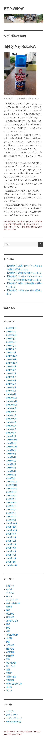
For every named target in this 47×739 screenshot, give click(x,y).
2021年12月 (11, 439)
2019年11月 (11, 527)
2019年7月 (11, 541)
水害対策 (10, 645)
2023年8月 (11, 370)
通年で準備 (12, 229)
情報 (8, 627)
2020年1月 (11, 520)
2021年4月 (11, 467)
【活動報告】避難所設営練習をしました (24, 273)
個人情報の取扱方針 (24, 732)
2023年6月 (11, 377)
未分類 (9, 638)
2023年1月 (11, 394)
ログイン (10, 711)
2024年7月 (11, 331)
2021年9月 (11, 450)
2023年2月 (11, 391)
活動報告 (10, 648)
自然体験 (10, 655)
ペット (32, 222)
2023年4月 (11, 384)
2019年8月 (11, 537)
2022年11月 (11, 401)
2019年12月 (11, 523)
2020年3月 (11, 513)
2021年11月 (11, 443)
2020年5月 (11, 506)
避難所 (10, 224)
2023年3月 (11, 387)
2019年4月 (11, 551)
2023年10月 (11, 363)
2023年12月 (11, 356)
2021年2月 (11, 474)
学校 (8, 624)
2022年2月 (11, 432)
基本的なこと (12, 620)
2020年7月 (11, 499)
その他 (19, 222)
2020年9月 (11, 492)
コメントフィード (14, 718)
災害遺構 (10, 652)
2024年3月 (11, 345)
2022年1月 (11, 436)
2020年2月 (11, 516)
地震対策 (10, 617)
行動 (8, 659)
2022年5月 (11, 422)
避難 (8, 669)
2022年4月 (11, 425)
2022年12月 (11, 397)
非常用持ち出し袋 (28, 224)
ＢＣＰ (38, 224)
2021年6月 (11, 460)
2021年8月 (11, 453)
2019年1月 (11, 562)
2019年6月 (11, 544)
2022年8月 (11, 411)
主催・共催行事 (13, 603)
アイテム (26, 222)
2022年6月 (11, 418)
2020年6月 (11, 502)
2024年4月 (11, 342)
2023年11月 (11, 359)
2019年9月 (11, 534)
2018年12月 (11, 565)
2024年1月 (11, 352)
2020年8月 (11, 495)
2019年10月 (11, 530)
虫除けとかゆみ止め (20, 47)
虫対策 (28, 227)
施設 (8, 631)
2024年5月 (11, 338)
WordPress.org (13, 721)
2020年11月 (11, 485)
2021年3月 (11, 471)
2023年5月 (11, 380)
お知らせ (10, 586)
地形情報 (10, 613)
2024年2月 (11, 349)
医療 (8, 610)
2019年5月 (11, 548)
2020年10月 (11, 488)
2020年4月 (11, 509)
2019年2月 (11, 558)
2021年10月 (11, 446)
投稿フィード (12, 714)
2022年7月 (11, 415)
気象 (8, 641)
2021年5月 (11, 464)
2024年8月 (11, 328)
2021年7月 (11, 457)
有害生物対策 (12, 634)
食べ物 (9, 687)
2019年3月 (11, 555)
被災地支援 (11, 662)
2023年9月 (11, 366)
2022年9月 (11, 408)
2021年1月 (11, 478)
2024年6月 (11, 335)
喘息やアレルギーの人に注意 (14, 227)
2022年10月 (11, 404)
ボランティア (12, 600)
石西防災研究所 (14, 8)
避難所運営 (17, 224)
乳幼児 (9, 607)
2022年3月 (11, 429)
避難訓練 (10, 680)
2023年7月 (11, 373)
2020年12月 (11, 481)
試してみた (11, 666)
